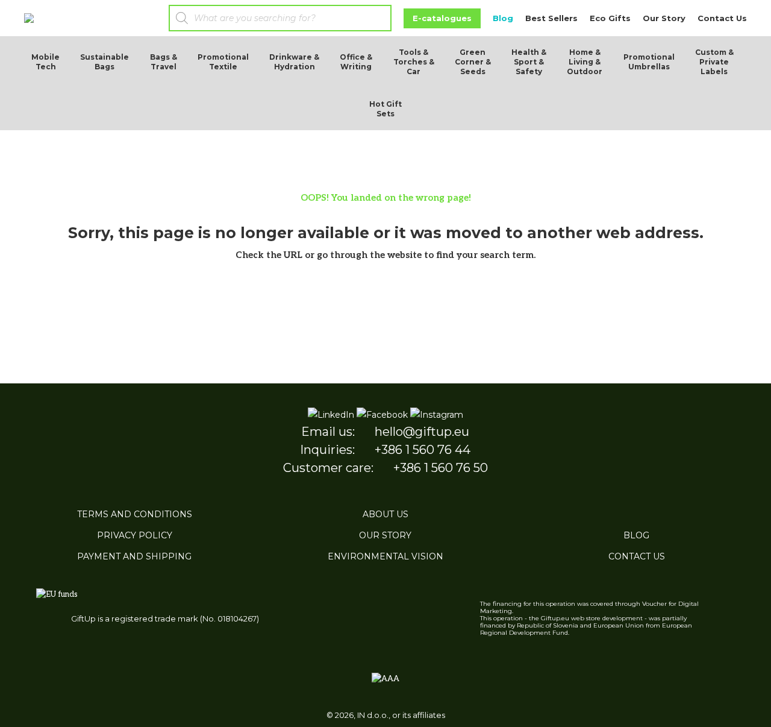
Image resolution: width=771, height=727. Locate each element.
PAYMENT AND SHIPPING (134, 556)
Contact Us (722, 18)
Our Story (664, 18)
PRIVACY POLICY (134, 535)
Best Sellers (551, 18)
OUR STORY (385, 535)
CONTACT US (636, 556)
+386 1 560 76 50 (440, 468)
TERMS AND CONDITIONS (134, 514)
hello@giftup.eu (422, 431)
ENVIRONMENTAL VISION (385, 556)
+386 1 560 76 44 (422, 449)
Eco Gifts (610, 18)
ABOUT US (385, 514)
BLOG (636, 535)
